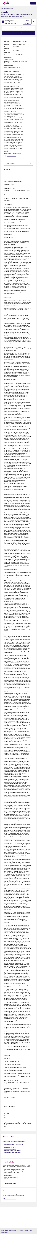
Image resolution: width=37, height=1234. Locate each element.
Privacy (10, 1230)
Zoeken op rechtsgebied (10, 1149)
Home (2, 8)
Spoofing (26, 1230)
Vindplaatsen (7, 153)
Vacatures (30, 1230)
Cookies (14, 1230)
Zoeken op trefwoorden (10, 1145)
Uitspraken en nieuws (8, 8)
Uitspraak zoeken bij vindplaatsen (12, 1152)
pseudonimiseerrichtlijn (11, 23)
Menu (32, 3)
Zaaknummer (7, 54)
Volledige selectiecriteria (10, 1183)
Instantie (6, 44)
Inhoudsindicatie (8, 65)
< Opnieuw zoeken (18, 28)
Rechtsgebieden (8, 57)
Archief (2, 1232)
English (2, 1230)
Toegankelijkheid (20, 1230)
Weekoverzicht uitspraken (10, 1199)
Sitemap (6, 1230)
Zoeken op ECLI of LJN (10, 1147)
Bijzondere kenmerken (7, 62)
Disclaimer (6, 1232)
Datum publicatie (7, 51)
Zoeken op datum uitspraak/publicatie (13, 1144)
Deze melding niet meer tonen (27, 21)
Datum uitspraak (6, 47)
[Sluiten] (34, 22)
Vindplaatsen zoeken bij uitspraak (12, 1150)
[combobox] (18, 163)
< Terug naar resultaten (18, 32)
